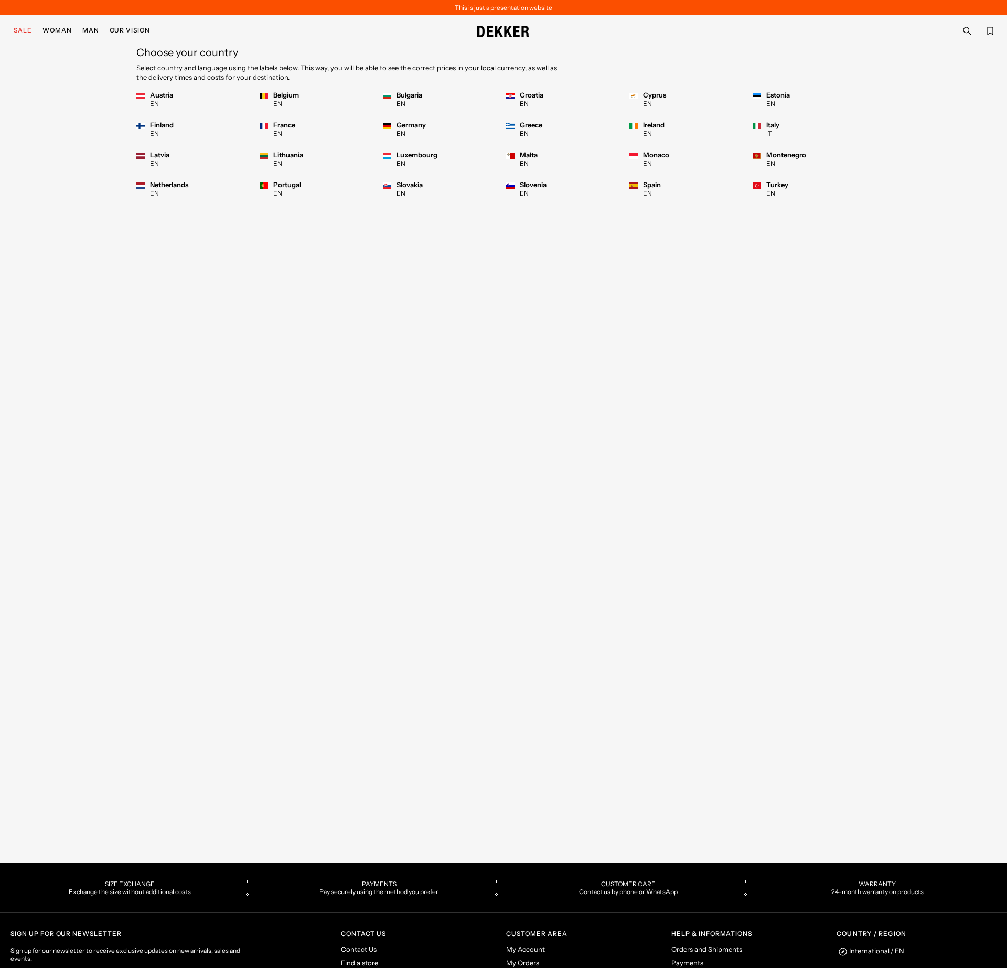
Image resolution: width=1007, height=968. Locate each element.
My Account (525, 949)
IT (769, 133)
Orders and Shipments (706, 949)
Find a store (359, 963)
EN (154, 103)
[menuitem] (24, 30)
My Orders (522, 963)
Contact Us (359, 949)
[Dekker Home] (503, 30)
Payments (687, 963)
